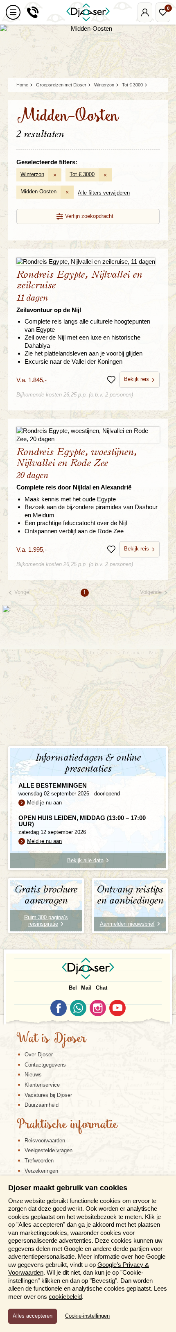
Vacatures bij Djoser (48, 1095)
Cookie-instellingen (87, 1316)
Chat (101, 988)
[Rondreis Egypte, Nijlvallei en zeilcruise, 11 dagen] (88, 261)
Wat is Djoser (51, 1039)
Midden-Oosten (38, 191)
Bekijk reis (136, 379)
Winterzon (32, 174)
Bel (73, 988)
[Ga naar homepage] (88, 12)
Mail (86, 988)
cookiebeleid (65, 1296)
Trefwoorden (39, 1161)
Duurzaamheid (42, 1105)
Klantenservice (42, 1085)
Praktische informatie (67, 1125)
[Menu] (13, 12)
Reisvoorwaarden (45, 1140)
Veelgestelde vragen (48, 1150)
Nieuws (33, 1074)
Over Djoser (39, 1054)
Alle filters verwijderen (104, 193)
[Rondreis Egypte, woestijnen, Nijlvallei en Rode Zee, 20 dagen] (88, 435)
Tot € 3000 (82, 174)
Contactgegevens (45, 1065)
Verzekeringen (41, 1171)
